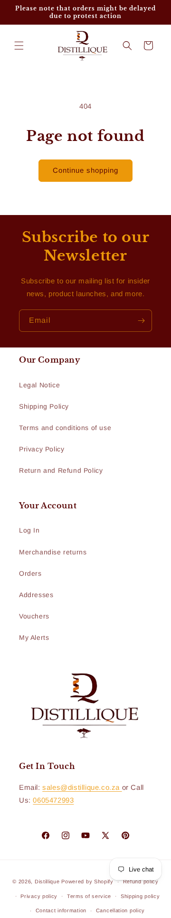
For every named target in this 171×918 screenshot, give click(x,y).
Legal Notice (39, 385)
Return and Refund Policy (61, 470)
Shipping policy (140, 896)
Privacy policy (38, 896)
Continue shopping (85, 170)
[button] (19, 45)
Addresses (36, 595)
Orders (30, 573)
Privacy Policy (41, 449)
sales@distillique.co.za (82, 787)
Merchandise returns (52, 552)
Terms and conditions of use (65, 427)
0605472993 (53, 800)
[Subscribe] (141, 320)
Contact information (61, 910)
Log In (29, 530)
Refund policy (141, 881)
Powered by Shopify (87, 881)
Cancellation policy (120, 910)
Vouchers (34, 616)
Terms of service (89, 896)
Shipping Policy (44, 406)
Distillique (47, 881)
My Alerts (34, 637)
